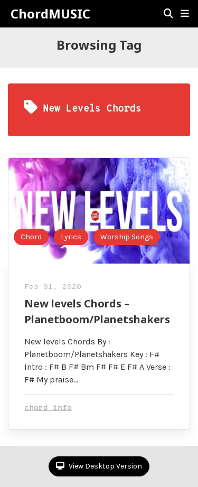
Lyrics (71, 236)
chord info (48, 408)
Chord (31, 236)
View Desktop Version (104, 466)
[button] (185, 14)
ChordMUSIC (50, 13)
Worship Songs (126, 236)
